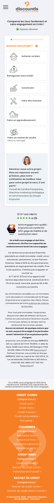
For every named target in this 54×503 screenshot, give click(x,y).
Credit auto (26, 403)
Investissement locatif (26, 471)
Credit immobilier (26, 463)
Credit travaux (26, 412)
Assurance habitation (26, 444)
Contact (35, 498)
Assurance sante (26, 448)
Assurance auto (26, 435)
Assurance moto (26, 439)
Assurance (27, 427)
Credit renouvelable (26, 416)
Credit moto (26, 407)
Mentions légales (37, 496)
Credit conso (27, 395)
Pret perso (26, 420)
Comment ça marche (27, 286)
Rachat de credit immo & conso (26, 491)
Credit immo (27, 454)
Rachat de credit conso (26, 486)
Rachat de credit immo (26, 467)
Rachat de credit (27, 478)
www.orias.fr (40, 350)
